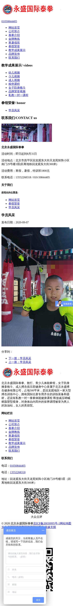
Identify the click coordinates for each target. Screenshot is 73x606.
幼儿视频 (14, 72)
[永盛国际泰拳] (36, 10)
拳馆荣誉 (14, 203)
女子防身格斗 (17, 87)
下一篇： (20, 358)
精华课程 (14, 83)
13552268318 (18, 472)
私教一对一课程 (18, 95)
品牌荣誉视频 (17, 91)
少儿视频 (14, 76)
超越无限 (50, 527)
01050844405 (18, 465)
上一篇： (20, 362)
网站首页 (14, 199)
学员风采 (14, 110)
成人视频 (14, 80)
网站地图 (65, 523)
